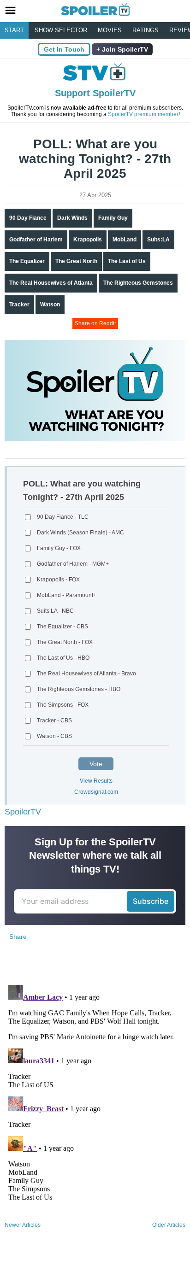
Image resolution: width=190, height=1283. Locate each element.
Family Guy (113, 218)
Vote (95, 763)
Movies (110, 30)
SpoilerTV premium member (143, 114)
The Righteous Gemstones (138, 283)
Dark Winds (72, 218)
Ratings (145, 30)
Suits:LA (158, 239)
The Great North (76, 261)
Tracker (19, 304)
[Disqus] (95, 1096)
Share (18, 936)
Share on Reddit (95, 323)
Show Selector (61, 30)
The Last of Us (127, 261)
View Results (96, 781)
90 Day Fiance (28, 218)
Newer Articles (23, 1225)
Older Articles (168, 1225)
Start (14, 30)
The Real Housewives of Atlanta (51, 283)
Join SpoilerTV (124, 49)
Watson (50, 304)
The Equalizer (27, 261)
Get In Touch (64, 49)
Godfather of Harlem (36, 239)
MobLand (125, 239)
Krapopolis (87, 239)
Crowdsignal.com (96, 792)
